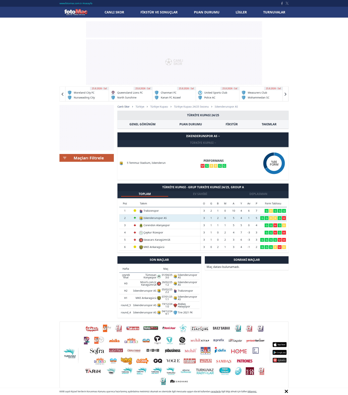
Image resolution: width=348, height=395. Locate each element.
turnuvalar (274, 12)
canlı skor (114, 12)
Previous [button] (62, 94)
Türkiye (140, 106)
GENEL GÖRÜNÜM (142, 124)
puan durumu (206, 12)
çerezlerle (216, 391)
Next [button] (285, 94)
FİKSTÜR (232, 124)
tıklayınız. (252, 391)
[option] (87, 94)
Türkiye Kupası (159, 106)
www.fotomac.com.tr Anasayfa (75, 3)
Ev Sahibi (200, 194)
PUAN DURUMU (190, 124)
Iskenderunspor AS (202, 136)
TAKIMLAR (269, 124)
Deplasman (258, 194)
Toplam (145, 194)
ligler (241, 12)
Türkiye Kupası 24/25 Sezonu (191, 106)
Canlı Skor (76, 12)
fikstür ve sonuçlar (159, 12)
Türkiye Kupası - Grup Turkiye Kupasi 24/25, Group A (203, 187)
